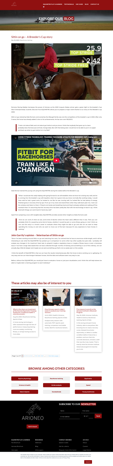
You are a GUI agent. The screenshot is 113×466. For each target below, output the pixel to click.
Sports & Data (17, 319)
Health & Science (58, 315)
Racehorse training (26, 40)
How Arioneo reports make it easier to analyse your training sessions (55, 310)
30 (42, 356)
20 (39, 356)
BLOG (87, 4)
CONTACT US (94, 4)
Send (98, 416)
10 (36, 356)
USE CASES (79, 4)
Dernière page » (54, 356)
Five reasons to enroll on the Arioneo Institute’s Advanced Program (86, 310)
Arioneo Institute (91, 315)
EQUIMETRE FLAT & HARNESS (52, 4)
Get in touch (32, 426)
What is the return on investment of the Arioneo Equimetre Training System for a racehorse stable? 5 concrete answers (24, 311)
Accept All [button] (88, 462)
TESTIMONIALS (69, 4)
